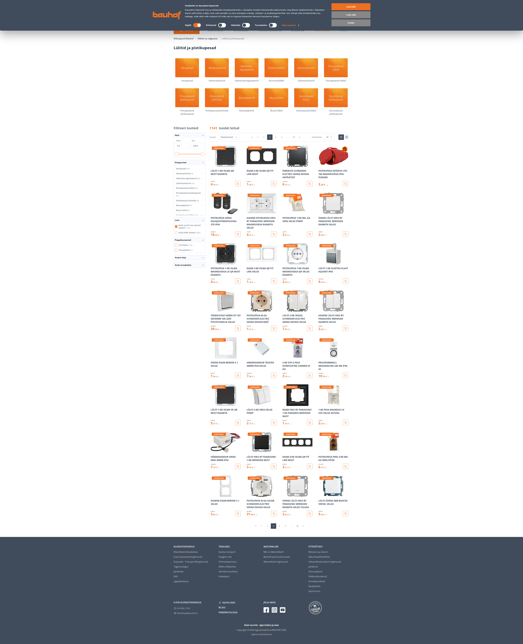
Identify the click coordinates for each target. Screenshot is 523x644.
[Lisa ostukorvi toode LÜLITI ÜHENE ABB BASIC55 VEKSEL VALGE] (345, 513)
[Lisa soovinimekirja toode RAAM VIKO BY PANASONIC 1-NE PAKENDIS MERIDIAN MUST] (285, 404)
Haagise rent (225, 556)
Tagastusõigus (181, 566)
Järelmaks (179, 571)
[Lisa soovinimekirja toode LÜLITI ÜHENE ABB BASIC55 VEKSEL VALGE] (321, 495)
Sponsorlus (314, 591)
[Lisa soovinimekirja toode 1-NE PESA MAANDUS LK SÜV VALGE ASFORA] (321, 404)
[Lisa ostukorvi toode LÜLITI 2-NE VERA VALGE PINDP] (273, 422)
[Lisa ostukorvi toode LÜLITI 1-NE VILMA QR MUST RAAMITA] (238, 183)
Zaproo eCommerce (261, 634)
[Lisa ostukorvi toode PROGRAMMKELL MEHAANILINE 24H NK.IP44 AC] (345, 375)
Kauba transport (227, 551)
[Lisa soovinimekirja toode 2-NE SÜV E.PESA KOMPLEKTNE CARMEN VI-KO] (285, 357)
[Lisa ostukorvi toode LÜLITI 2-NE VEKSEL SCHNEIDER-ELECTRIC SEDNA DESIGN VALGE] (309, 328)
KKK (176, 576)
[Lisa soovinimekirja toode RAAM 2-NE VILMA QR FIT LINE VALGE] (249, 263)
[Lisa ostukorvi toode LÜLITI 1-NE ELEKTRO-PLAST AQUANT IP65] (345, 281)
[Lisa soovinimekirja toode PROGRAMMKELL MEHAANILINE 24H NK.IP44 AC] (321, 357)
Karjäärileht (314, 586)
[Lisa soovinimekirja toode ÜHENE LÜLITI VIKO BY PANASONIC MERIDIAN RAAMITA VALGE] (321, 212)
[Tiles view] (341, 137)
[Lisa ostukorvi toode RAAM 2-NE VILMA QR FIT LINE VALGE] (273, 281)
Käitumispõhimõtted (319, 556)
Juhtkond (313, 566)
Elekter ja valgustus (208, 38)
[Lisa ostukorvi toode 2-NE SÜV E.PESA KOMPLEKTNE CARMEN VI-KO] (309, 375)
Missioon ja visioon (318, 551)
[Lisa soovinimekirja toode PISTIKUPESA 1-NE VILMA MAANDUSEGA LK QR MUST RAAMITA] (213, 263)
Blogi (222, 607)
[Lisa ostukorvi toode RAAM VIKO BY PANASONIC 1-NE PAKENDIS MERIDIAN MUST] (309, 422)
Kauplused (228, 602)
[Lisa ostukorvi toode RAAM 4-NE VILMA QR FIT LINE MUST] (309, 466)
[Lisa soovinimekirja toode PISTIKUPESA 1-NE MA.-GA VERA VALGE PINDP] (285, 212)
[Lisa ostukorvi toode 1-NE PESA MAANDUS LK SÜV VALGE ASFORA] (345, 422)
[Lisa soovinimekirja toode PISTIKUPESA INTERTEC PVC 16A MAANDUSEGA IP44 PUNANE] (321, 165)
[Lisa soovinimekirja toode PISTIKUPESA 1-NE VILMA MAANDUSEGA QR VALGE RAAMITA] (285, 263)
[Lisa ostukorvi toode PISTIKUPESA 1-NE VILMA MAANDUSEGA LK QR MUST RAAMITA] (238, 281)
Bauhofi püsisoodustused (277, 556)
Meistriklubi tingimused (276, 561)
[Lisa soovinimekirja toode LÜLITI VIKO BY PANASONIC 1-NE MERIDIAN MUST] (249, 451)
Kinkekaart (224, 576)
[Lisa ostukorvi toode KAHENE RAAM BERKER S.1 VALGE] (238, 513)
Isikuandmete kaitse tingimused (324, 561)
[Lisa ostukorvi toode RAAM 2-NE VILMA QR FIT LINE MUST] (273, 183)
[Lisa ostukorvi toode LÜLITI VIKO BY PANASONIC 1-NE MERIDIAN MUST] (273, 466)
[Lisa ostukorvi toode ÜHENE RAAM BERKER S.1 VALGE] (238, 375)
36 (294, 137)
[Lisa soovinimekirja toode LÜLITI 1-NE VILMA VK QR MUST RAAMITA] (213, 404)
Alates (178, 140)
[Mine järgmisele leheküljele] (299, 137)
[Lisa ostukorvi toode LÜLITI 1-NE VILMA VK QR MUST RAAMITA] (238, 422)
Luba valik (351, 15)
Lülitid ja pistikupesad (233, 38)
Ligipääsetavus (181, 581)
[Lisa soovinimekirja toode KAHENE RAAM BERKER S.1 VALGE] (213, 495)
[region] (279, 330)
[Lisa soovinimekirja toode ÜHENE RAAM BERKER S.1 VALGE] (213, 357)
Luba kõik (351, 7)
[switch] (222, 25)
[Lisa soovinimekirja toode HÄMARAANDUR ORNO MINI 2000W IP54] (213, 451)
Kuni (193, 140)
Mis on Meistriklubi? (274, 551)
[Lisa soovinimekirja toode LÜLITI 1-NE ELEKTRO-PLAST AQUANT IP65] (321, 263)
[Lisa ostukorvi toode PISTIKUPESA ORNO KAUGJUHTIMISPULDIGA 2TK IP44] (238, 234)
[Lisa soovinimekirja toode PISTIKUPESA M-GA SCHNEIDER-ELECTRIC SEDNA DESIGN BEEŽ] (249, 310)
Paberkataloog (228, 612)
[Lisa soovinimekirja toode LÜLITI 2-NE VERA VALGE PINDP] (249, 404)
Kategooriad (180, 162)
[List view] (346, 137)
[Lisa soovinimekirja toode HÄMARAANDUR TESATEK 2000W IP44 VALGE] (249, 357)
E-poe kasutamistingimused (188, 556)
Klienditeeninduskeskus (186, 551)
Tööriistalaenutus (228, 561)
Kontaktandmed (316, 581)
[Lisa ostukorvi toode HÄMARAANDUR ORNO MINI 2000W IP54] (238, 466)
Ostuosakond (315, 571)
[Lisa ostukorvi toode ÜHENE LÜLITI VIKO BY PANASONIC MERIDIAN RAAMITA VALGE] (345, 234)
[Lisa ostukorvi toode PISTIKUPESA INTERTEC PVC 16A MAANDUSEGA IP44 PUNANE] (345, 183)
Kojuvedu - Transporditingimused (191, 561)
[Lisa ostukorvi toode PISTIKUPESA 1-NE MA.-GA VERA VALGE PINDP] (309, 234)
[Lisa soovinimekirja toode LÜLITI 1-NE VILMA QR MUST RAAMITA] (213, 165)
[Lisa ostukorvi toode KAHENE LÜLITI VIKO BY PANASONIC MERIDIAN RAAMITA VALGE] (345, 328)
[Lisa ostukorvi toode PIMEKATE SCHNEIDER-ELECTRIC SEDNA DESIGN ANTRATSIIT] (309, 183)
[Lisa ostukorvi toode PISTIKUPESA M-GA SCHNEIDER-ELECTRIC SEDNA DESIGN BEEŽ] (273, 328)
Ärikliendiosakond (317, 576)
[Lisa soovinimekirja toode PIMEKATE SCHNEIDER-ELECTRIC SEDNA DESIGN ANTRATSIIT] (285, 165)
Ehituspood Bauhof (184, 38)
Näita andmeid (289, 25)
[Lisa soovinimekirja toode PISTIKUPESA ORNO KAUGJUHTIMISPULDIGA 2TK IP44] (213, 212)
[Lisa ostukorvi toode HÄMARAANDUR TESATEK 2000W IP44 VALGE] (273, 375)
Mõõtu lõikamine (227, 566)
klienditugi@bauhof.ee (187, 613)
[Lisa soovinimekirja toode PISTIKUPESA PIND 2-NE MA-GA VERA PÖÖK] (321, 451)
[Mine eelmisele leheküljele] (252, 137)
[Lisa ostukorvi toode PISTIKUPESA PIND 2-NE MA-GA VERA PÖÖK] (345, 466)
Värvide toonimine (228, 571)
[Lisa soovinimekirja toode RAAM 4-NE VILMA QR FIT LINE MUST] (285, 451)
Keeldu (351, 23)
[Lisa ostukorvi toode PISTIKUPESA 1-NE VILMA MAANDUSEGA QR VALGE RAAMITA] (309, 281)
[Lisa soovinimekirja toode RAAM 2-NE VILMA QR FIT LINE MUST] (249, 165)
